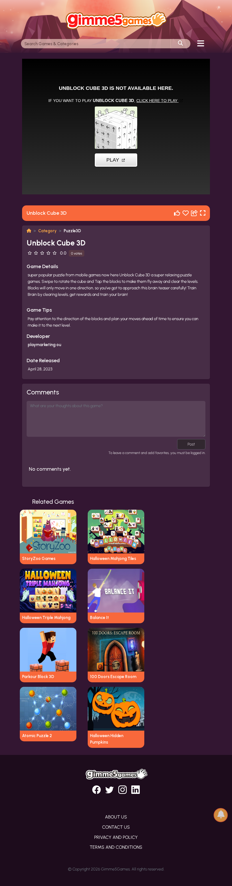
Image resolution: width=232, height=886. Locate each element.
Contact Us (116, 827)
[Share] (194, 213)
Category (47, 230)
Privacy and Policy (116, 837)
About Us (116, 817)
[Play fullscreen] (202, 213)
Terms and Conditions (116, 847)
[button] (220, 814)
